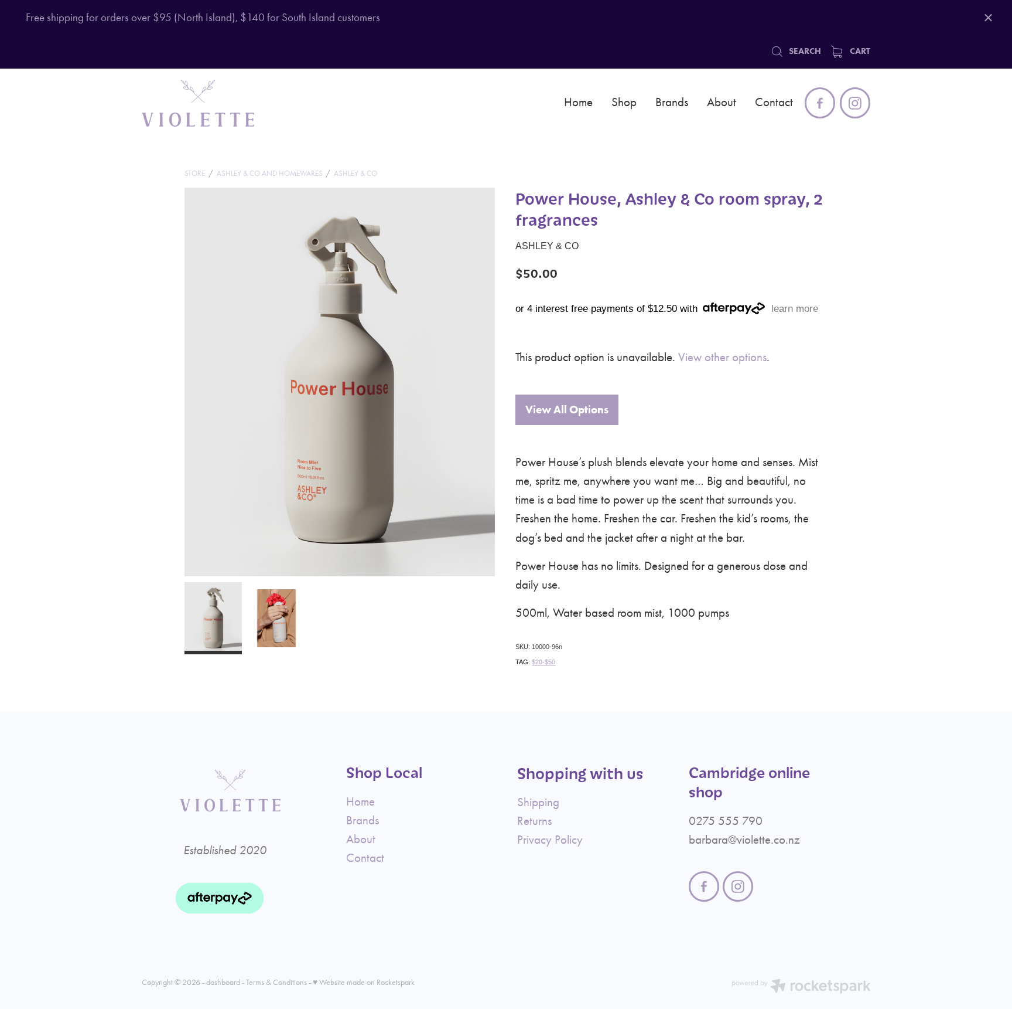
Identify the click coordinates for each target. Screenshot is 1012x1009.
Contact (774, 101)
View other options (722, 356)
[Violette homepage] (215, 103)
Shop (624, 101)
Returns (534, 820)
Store (194, 173)
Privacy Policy (550, 839)
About (721, 101)
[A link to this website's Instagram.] (855, 102)
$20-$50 (543, 661)
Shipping (538, 801)
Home (578, 101)
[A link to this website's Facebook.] (820, 102)
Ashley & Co (355, 173)
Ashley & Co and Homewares (270, 173)
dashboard (223, 982)
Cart (858, 50)
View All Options (566, 409)
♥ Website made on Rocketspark (364, 982)
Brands (671, 101)
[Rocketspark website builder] (801, 987)
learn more (794, 308)
